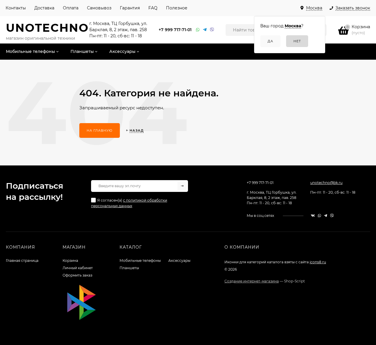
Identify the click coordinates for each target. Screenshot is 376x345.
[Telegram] (205, 30)
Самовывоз (99, 8)
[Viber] (212, 30)
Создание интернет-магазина (251, 281)
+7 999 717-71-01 (175, 29)
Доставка (44, 8)
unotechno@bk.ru (326, 182)
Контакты (16, 8)
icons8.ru (318, 262)
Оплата (70, 8)
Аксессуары (179, 260)
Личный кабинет (78, 268)
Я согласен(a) (129, 203)
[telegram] (325, 215)
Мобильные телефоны (140, 260)
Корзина (70, 260)
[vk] (313, 215)
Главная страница (22, 260)
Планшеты (129, 268)
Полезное (176, 8)
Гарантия (130, 8)
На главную (100, 130)
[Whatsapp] (198, 30)
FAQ (152, 8)
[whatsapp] (319, 215)
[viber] (332, 215)
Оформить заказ (77, 275)
